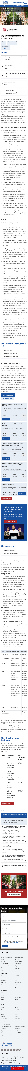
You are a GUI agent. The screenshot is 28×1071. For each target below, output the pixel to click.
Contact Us (18, 964)
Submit (5, 946)
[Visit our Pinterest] (16, 1050)
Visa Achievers (19, 961)
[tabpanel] (14, 451)
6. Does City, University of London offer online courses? (13, 845)
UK (1, 978)
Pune (2, 999)
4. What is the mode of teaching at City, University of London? (13, 837)
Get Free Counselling (14, 894)
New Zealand (4, 985)
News (2, 959)
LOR (2, 970)
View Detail (6, 419)
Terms (8, 942)
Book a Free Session (10, 521)
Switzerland (18, 982)
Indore (16, 999)
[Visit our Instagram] (2, 1050)
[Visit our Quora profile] (19, 1050)
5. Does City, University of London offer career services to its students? (13, 841)
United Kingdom (11, 8)
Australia (3, 982)
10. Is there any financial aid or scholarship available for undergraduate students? (13, 865)
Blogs (16, 966)
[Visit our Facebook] (5, 1050)
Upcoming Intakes (6, 957)
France (17, 978)
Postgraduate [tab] (7, 399)
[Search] (13, 2)
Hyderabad (18, 993)
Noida (2, 997)
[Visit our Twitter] (14, 1050)
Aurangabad (18, 997)
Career (17, 955)
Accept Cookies (17, 1069)
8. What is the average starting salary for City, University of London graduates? (14, 855)
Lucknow (3, 1002)
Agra (16, 995)
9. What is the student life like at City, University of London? (12, 860)
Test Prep (17, 968)
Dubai (16, 1016)
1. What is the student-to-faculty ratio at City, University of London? (14, 815)
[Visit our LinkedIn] (11, 1050)
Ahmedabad (4, 1019)
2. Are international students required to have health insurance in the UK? (13, 826)
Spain (16, 987)
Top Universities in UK (7, 1035)
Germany (3, 987)
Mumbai (3, 1012)
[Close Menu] (25, 2)
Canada (3, 980)
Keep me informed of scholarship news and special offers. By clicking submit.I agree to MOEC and (14, 941)
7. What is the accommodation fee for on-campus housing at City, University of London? (13, 851)
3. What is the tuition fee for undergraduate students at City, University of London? (11, 832)
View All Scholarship (7, 803)
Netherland (18, 985)
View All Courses (6, 498)
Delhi (2, 995)
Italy (16, 980)
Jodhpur (17, 1019)
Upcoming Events (6, 955)
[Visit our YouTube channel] (8, 1050)
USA (2, 976)
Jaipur (3, 993)
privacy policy (15, 942)
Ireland (17, 976)
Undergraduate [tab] (8, 395)
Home (2, 8)
